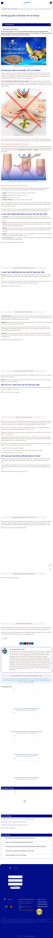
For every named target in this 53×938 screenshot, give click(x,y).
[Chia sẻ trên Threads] (25, 643)
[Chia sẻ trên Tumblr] (32, 643)
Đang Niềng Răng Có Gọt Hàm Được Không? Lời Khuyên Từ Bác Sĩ (20, 838)
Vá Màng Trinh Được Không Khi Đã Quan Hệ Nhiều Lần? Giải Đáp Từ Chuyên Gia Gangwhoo (26, 846)
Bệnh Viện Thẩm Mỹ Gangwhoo (8, 828)
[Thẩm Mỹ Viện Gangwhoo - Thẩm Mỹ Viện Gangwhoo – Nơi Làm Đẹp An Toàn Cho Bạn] (26, 3)
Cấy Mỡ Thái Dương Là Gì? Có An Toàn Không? (16, 855)
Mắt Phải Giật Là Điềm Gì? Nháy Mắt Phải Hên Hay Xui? (14, 822)
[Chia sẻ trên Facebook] (21, 643)
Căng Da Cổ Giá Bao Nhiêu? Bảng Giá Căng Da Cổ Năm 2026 (19, 842)
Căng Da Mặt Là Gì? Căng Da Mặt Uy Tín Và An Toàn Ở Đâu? (26, 754)
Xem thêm (31, 682)
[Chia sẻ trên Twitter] (23, 643)
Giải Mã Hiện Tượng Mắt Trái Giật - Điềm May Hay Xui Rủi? (14, 825)
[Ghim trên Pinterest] (28, 643)
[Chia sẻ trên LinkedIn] (30, 643)
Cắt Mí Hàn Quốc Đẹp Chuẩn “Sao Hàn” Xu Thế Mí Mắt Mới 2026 (26, 777)
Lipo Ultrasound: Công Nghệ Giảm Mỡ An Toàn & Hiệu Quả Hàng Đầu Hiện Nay (26, 731)
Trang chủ (5, 8)
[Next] (49, 801)
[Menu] (2, 3)
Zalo (50, 570)
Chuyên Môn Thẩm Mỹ (12, 8)
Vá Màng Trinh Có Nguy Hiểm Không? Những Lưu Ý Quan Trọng (20, 851)
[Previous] (3, 801)
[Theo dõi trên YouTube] (11, 907)
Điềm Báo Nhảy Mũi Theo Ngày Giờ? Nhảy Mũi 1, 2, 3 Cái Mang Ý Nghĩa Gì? (18, 819)
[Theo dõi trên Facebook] (6, 907)
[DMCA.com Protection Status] (39, 911)
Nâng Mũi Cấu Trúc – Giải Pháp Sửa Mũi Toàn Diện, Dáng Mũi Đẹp (26, 708)
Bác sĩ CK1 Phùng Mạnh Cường (34, 675)
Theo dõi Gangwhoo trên (7, 12)
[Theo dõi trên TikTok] (9, 907)
